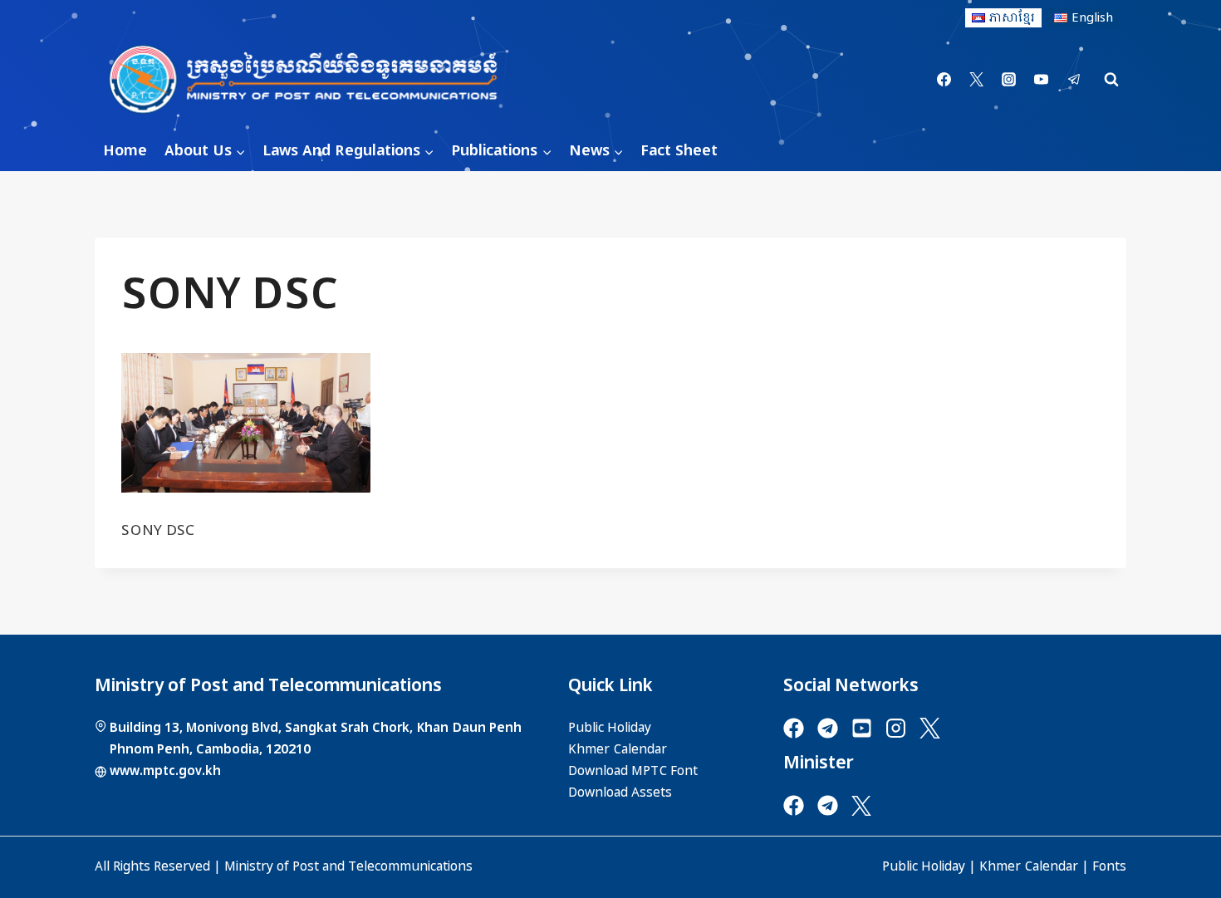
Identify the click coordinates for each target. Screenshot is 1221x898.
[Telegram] (1074, 80)
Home (125, 151)
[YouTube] (1041, 80)
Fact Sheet (679, 151)
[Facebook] (944, 80)
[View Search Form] (1111, 80)
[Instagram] (1009, 80)
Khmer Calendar (1028, 866)
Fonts (1109, 866)
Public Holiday (923, 866)
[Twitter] (977, 80)
